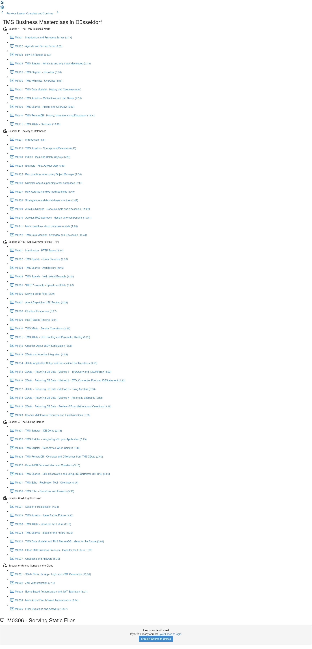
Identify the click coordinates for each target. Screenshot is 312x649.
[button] (2, 3)
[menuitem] (2, 8)
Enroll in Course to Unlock (156, 639)
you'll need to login (170, 634)
